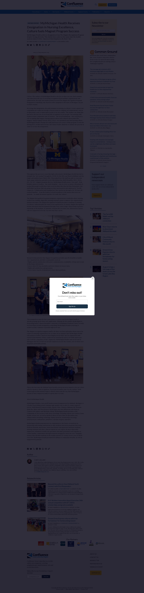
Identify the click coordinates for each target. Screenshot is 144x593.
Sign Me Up (72, 306)
